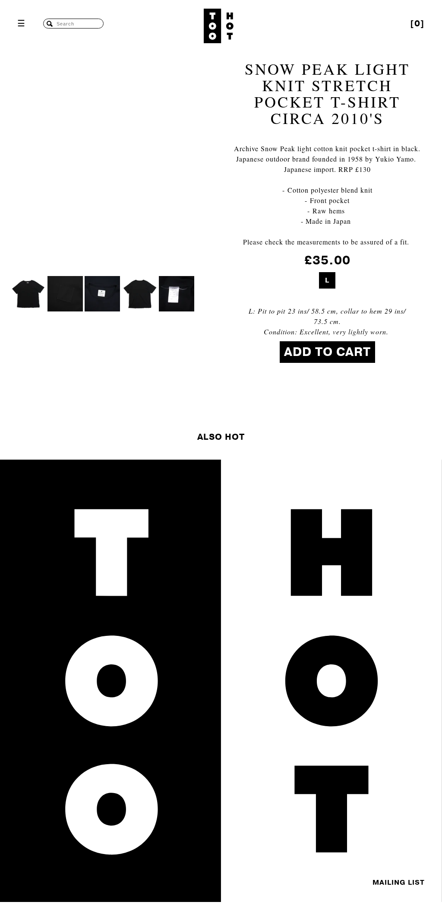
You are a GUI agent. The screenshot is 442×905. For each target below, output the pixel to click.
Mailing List (399, 882)
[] (417, 23)
